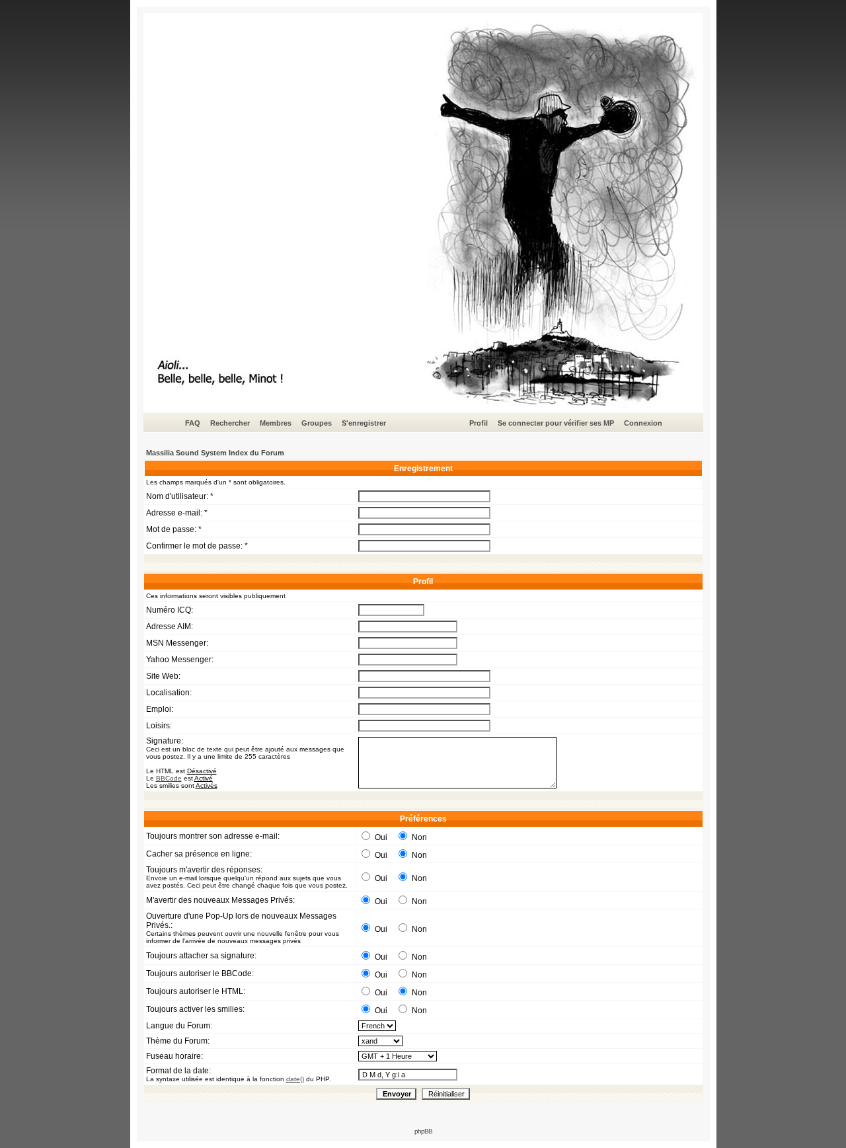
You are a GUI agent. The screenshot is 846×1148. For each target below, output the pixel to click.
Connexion (643, 423)
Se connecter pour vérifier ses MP (556, 423)
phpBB (423, 1131)
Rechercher (230, 423)
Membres (275, 423)
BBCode (169, 778)
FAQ (192, 423)
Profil (478, 423)
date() (295, 1079)
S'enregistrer (364, 423)
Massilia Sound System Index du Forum (215, 453)
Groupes (316, 423)
